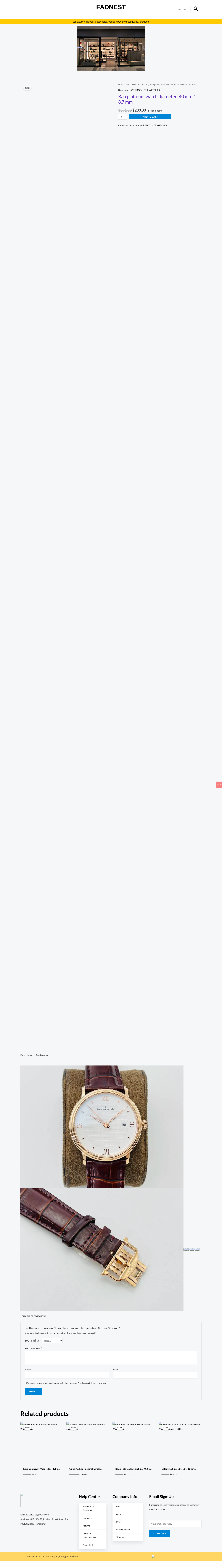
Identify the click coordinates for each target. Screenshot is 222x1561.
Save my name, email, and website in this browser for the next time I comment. (67, 1383)
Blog (118, 1506)
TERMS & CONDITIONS (89, 1535)
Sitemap (120, 1537)
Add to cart (150, 116)
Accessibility (89, 1545)
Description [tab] (26, 1055)
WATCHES (131, 84)
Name (28, 1369)
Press (118, 1521)
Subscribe (159, 1533)
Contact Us (88, 1518)
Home (121, 84)
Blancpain (143, 84)
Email (116, 1369)
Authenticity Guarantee (88, 1508)
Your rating (33, 1340)
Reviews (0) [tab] (42, 1055)
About (119, 1514)
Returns (86, 1525)
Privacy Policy (123, 1529)
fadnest (111, 7)
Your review (33, 1348)
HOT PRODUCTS (138, 90)
